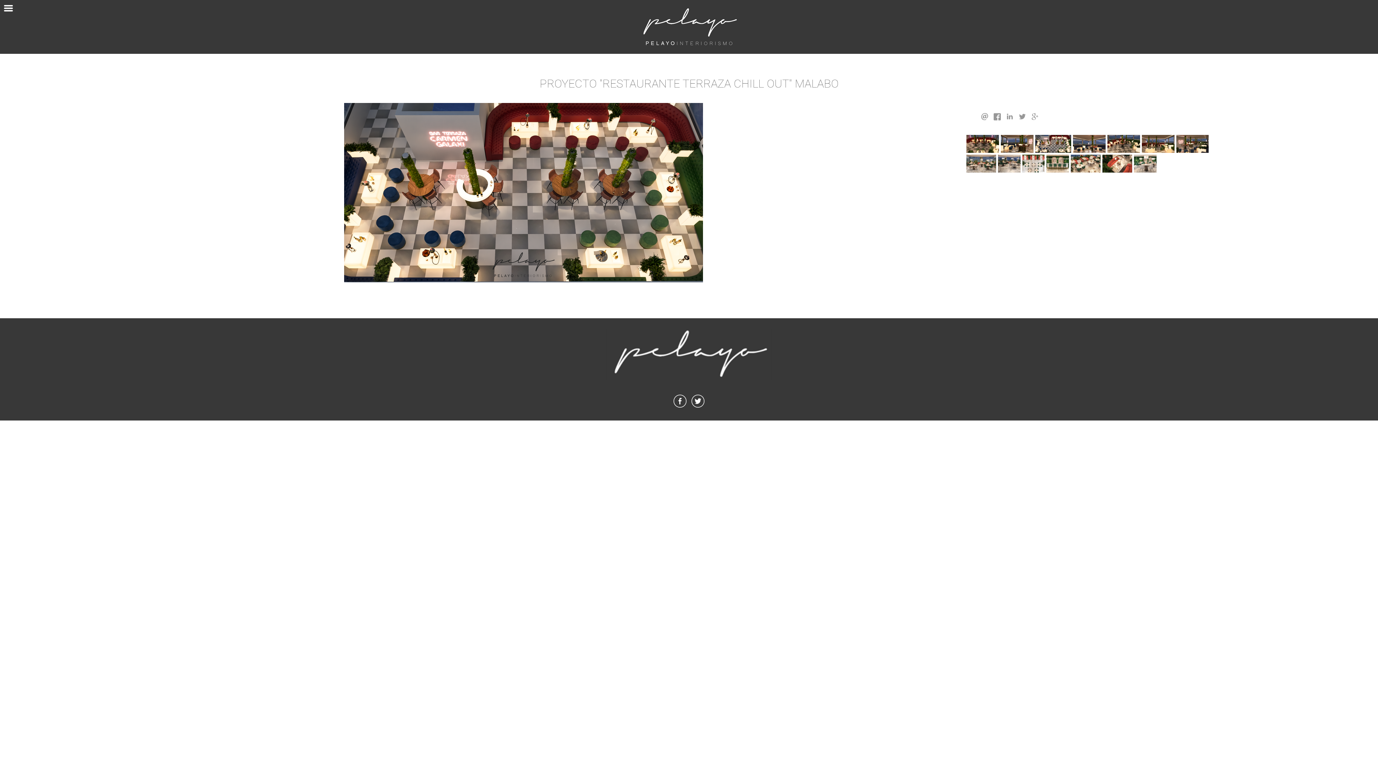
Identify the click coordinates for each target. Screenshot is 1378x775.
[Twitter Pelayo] (698, 407)
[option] (523, 192)
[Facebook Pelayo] (680, 407)
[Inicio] (689, 27)
